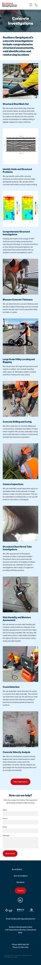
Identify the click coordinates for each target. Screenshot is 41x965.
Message (6, 835)
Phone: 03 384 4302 (20, 947)
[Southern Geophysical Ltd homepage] (15, 4)
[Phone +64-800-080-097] (36, 5)
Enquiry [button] (20, 890)
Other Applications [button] (20, 782)
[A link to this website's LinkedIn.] (20, 899)
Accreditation (17, 869)
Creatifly (15, 957)
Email (5, 827)
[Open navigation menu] (30, 5)
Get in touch (10, 853)
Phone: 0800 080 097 (20, 944)
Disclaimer (21, 882)
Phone (5, 818)
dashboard (18, 955)
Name (5, 810)
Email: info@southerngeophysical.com (20, 919)
